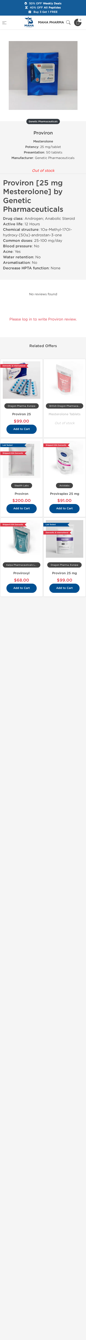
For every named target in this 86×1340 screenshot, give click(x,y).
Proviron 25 (21, 414)
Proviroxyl (21, 573)
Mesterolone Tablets (64, 414)
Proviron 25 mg (64, 573)
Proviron (21, 494)
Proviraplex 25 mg (64, 494)
